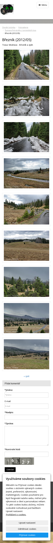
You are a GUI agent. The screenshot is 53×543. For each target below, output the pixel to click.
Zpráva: (9, 423)
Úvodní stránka (8, 27)
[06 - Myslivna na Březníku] (26, 245)
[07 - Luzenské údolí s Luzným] (26, 282)
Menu (44, 5)
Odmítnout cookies (27, 528)
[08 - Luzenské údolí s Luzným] (26, 318)
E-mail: (8, 401)
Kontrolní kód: (12, 449)
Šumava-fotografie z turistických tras (20, 30)
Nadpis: (9, 412)
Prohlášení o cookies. (16, 514)
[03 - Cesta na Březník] (26, 137)
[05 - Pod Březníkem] (26, 209)
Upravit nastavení (27, 522)
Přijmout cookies (27, 535)
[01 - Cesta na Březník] (26, 64)
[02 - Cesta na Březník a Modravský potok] (26, 101)
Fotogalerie (23, 27)
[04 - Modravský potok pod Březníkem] (26, 173)
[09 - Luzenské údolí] (26, 354)
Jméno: (9, 390)
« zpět (26, 376)
